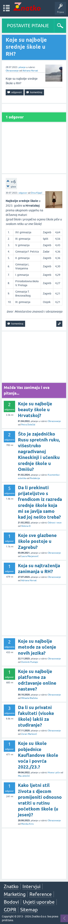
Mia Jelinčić (24, 776)
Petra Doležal (28, 424)
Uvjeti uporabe (39, 902)
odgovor (23, 193)
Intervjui (31, 886)
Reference (40, 894)
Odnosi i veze (55, 522)
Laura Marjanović (30, 556)
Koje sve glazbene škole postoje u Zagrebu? (37, 541)
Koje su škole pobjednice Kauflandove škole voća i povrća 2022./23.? (38, 755)
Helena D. (26, 526)
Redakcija (35, 478)
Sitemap (29, 909)
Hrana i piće (54, 772)
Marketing (15, 894)
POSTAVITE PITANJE (28, 25)
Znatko (11, 886)
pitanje (22, 67)
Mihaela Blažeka (29, 698)
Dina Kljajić (36, 193)
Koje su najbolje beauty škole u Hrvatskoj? (35, 409)
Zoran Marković (29, 734)
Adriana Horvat (30, 70)
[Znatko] (27, 6)
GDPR (10, 909)
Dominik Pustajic (29, 662)
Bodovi (11, 902)
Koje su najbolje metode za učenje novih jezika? (37, 647)
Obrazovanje (12, 70)
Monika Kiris (27, 824)
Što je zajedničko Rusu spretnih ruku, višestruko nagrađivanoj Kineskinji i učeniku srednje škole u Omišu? (39, 451)
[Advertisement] (34, 148)
